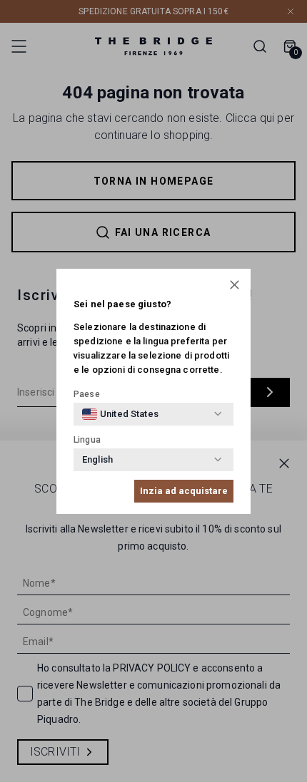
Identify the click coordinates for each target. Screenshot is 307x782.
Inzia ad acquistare (184, 490)
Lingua (87, 440)
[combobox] (120, 414)
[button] (234, 284)
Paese (87, 394)
